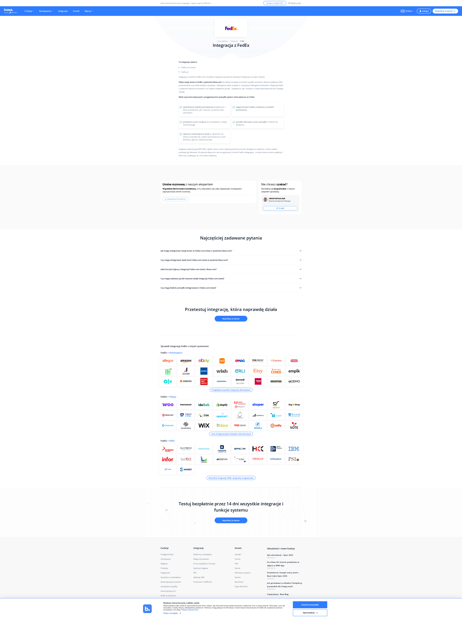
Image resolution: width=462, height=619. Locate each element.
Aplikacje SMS (198, 577)
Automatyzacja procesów (171, 582)
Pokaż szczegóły (170, 613)
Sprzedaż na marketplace (171, 577)
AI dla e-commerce (168, 595)
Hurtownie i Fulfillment (202, 582)
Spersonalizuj (308, 613)
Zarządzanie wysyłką (169, 586)
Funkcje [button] (28, 11)
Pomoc (237, 559)
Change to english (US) (274, 3)
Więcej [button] (88, 11)
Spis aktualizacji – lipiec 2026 (280, 555)
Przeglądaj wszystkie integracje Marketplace (231, 390)
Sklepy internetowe (201, 559)
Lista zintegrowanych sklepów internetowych (231, 434)
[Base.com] (11, 11)
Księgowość (165, 572)
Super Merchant (241, 586)
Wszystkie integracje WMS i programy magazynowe (231, 478)
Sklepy (172, 396)
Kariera (238, 577)
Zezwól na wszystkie (310, 605)
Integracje (63, 11)
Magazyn (164, 563)
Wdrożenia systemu (243, 572)
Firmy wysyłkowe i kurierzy (204, 563)
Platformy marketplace (202, 554)
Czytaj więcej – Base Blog (277, 594)
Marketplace (176, 352)
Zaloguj (425, 11)
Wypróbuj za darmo (444, 11)
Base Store (239, 582)
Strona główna (223, 41)
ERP (194, 572)
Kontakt (238, 554)
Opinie (237, 568)
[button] (407, 11)
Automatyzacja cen (168, 591)
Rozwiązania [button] (45, 11)
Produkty (164, 568)
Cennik (76, 11)
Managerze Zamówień (260, 85)
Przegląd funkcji (167, 554)
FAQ (236, 563)
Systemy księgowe (200, 568)
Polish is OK (296, 3)
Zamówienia (166, 559)
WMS (172, 440)
